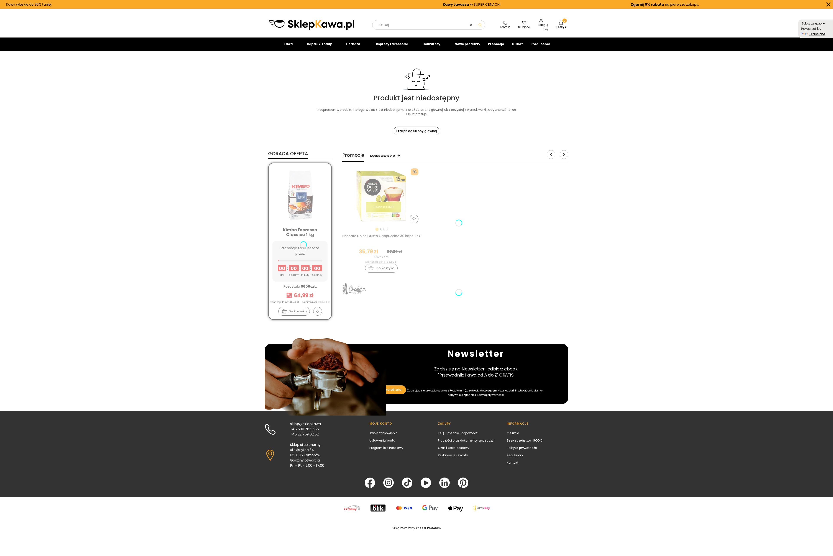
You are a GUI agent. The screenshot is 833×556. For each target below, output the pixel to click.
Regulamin (456, 390)
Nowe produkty (467, 44)
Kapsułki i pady (319, 44)
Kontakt (512, 462)
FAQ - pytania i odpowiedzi (458, 433)
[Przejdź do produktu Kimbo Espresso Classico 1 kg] (300, 195)
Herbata (353, 44)
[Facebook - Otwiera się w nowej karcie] (369, 482)
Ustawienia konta (382, 440)
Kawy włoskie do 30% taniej (788, 4)
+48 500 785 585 (304, 429)
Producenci (540, 44)
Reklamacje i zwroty (453, 455)
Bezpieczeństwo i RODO (525, 440)
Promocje (496, 44)
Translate (817, 34)
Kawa (288, 44)
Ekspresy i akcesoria (391, 44)
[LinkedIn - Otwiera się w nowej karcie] (444, 482)
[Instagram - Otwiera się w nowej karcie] (388, 482)
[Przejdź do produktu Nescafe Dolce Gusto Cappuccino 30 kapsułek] (381, 195)
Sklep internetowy (416, 528)
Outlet (517, 44)
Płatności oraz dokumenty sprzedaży (466, 440)
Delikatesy (431, 44)
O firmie (513, 433)
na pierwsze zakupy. (602, 4)
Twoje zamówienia (383, 433)
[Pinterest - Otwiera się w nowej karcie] (463, 482)
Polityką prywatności (490, 395)
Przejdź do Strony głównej (416, 131)
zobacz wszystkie (382, 155)
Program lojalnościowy (386, 448)
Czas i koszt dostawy (453, 448)
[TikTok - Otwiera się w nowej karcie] (407, 482)
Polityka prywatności (522, 448)
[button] (480, 25)
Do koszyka (298, 311)
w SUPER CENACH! (409, 4)
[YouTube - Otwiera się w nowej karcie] (425, 482)
